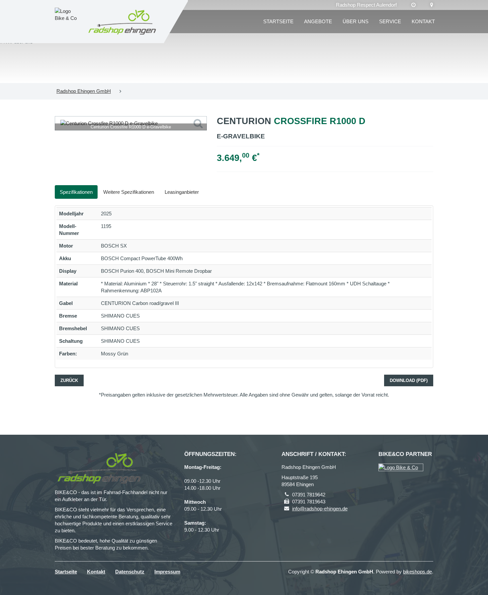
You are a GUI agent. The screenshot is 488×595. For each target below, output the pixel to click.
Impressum (167, 571)
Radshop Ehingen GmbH (83, 91)
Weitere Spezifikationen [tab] (128, 192)
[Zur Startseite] (122, 21)
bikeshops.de (417, 571)
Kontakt (423, 21)
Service (390, 21)
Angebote (318, 21)
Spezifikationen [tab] (76, 192)
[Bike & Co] (400, 467)
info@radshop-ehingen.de (320, 508)
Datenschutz (129, 571)
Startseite (278, 21)
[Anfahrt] (431, 5)
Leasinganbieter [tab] (182, 192)
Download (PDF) (409, 380)
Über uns (355, 21)
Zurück (69, 380)
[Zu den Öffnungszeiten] (413, 5)
